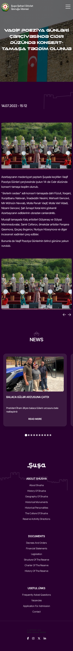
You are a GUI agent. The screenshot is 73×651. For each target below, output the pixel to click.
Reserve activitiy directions (36, 518)
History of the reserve (36, 570)
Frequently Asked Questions (36, 594)
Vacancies (36, 600)
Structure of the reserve (36, 559)
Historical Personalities (36, 507)
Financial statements (36, 548)
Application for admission (36, 605)
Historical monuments (36, 502)
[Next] (69, 314)
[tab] (26, 435)
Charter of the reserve (36, 565)
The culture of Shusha (36, 513)
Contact (36, 611)
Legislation (36, 554)
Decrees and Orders (36, 542)
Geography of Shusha (36, 496)
